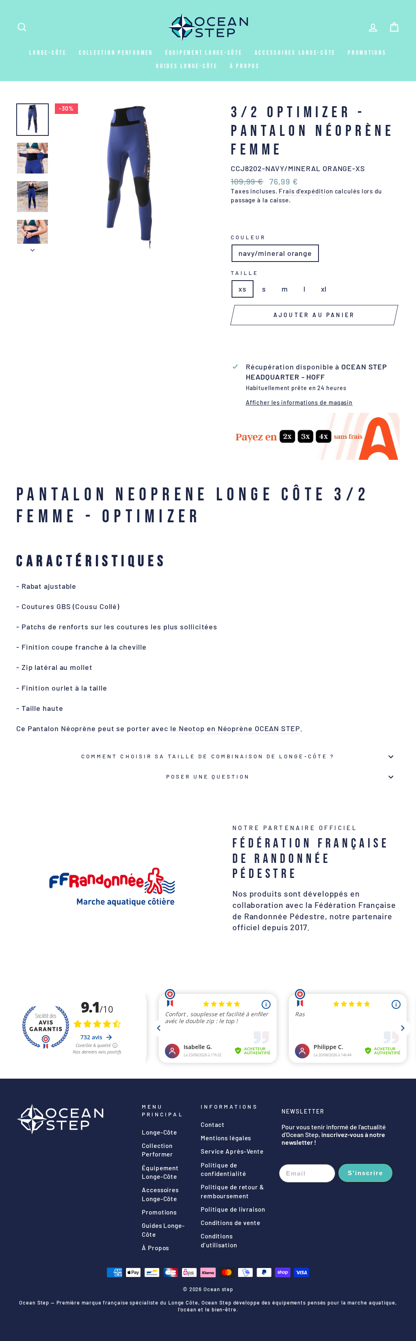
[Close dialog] (289, 558)
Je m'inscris (208, 768)
